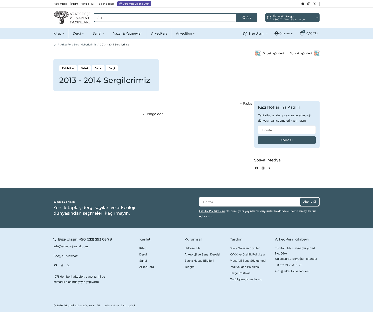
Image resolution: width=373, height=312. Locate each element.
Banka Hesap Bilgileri (199, 260)
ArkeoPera (146, 267)
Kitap (142, 248)
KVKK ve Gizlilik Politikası (247, 254)
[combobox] (175, 17)
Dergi (143, 254)
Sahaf (143, 260)
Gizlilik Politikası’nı (212, 211)
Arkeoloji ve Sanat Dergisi (202, 254)
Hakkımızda (192, 248)
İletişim (189, 267)
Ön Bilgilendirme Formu (246, 279)
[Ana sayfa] (54, 44)
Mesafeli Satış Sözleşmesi (248, 260)
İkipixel (131, 305)
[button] (309, 33)
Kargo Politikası (240, 273)
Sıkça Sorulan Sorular (245, 248)
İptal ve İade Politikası (245, 267)
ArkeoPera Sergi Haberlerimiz (78, 44)
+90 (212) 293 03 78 (95, 239)
